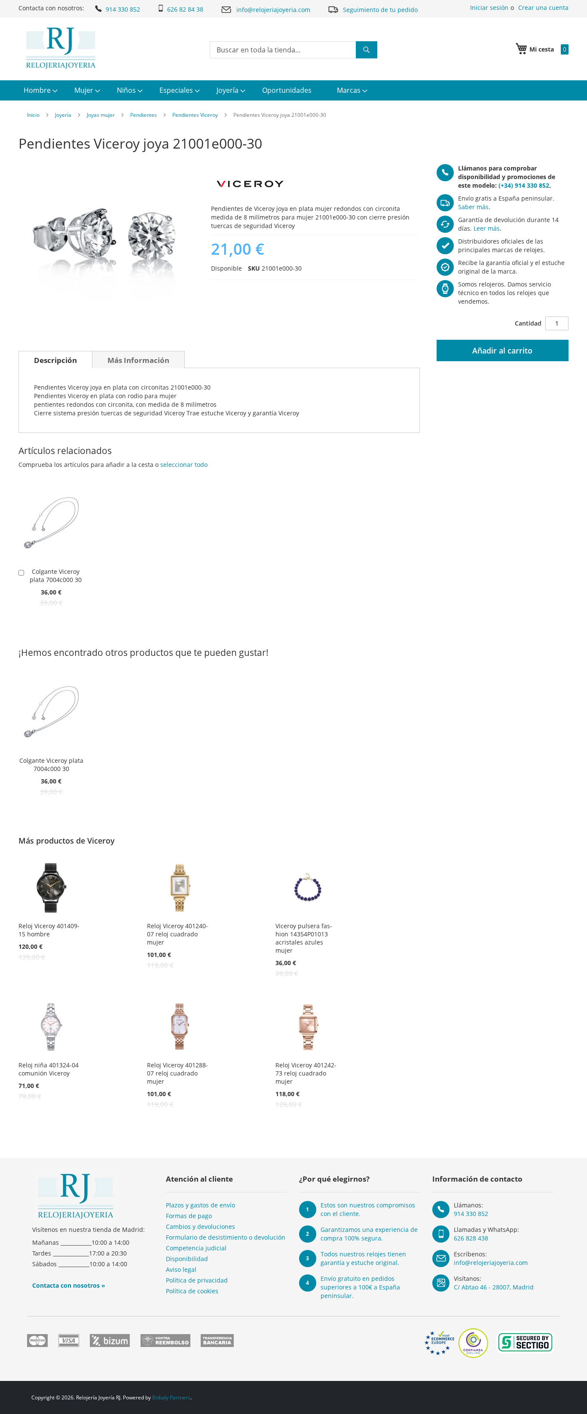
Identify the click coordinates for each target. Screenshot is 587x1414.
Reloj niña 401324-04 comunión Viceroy (48, 1069)
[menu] (293, 90)
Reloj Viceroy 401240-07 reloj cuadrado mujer (177, 934)
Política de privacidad (197, 1280)
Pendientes (143, 115)
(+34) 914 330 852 (523, 185)
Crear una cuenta (543, 7)
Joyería (63, 115)
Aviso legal (181, 1269)
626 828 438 (471, 1238)
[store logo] (60, 48)
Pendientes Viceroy (195, 115)
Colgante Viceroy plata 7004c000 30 (56, 575)
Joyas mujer (101, 115)
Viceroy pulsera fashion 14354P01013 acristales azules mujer (303, 938)
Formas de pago (189, 1216)
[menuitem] (39, 90)
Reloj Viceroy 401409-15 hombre (48, 930)
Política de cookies (192, 1291)
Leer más (487, 228)
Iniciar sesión (489, 7)
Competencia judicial (196, 1248)
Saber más (473, 207)
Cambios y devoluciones (200, 1226)
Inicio (33, 115)
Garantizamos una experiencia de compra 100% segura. (369, 1233)
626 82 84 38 (185, 9)
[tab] (55, 359)
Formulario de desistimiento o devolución (225, 1237)
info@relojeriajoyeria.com (273, 10)
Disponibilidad (187, 1259)
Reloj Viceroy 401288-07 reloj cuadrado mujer (177, 1073)
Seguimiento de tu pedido (380, 10)
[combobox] (293, 49)
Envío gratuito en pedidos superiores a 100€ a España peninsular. (360, 1287)
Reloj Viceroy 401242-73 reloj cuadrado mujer (305, 1073)
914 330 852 (123, 9)
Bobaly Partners (171, 1397)
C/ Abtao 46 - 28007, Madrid (494, 1287)
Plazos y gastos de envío (200, 1205)
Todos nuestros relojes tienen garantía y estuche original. (363, 1258)
